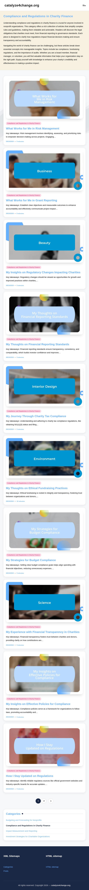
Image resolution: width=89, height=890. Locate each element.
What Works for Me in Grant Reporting (31, 200)
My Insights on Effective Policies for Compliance (38, 703)
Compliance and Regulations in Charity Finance (23, 123)
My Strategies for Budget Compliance (31, 560)
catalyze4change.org (22, 5)
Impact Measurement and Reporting (21, 831)
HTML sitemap (52, 867)
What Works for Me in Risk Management (32, 128)
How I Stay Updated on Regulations (29, 775)
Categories (8, 867)
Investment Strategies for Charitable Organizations (28, 836)
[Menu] (84, 5)
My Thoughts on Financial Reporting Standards (37, 344)
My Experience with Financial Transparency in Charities (42, 631)
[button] (50, 801)
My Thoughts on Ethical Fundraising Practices (37, 488)
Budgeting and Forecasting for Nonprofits (24, 820)
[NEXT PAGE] (50, 801)
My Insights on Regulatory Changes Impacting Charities (43, 272)
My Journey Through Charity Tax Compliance (36, 416)
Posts (5, 871)
